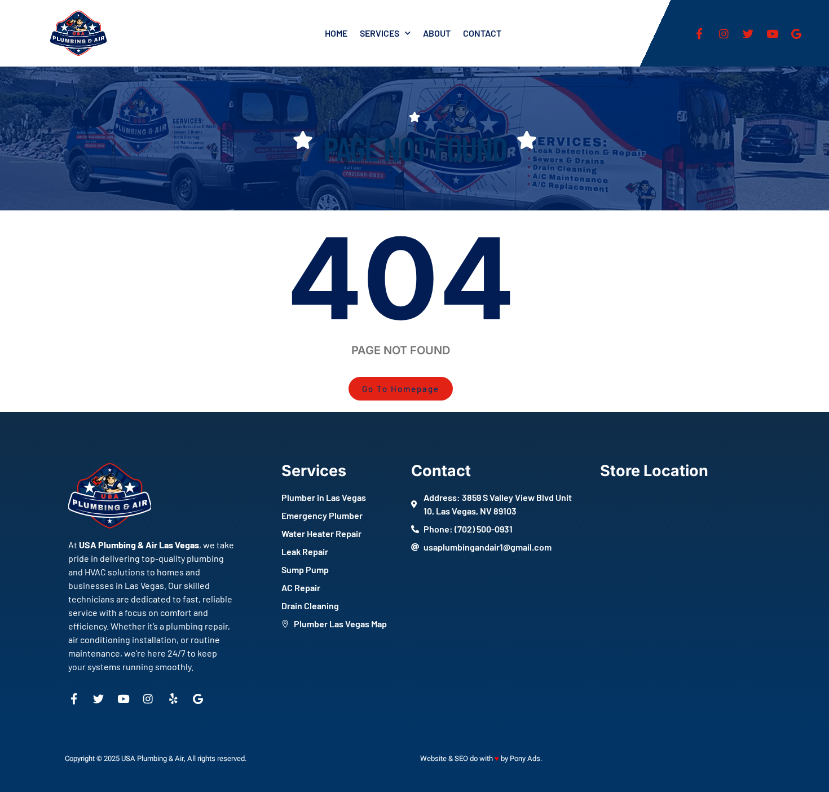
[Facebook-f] (699, 33)
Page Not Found (414, 147)
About (437, 33)
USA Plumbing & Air (152, 758)
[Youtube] (772, 33)
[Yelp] (172, 698)
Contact (482, 33)
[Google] (796, 33)
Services (379, 33)
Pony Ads (525, 758)
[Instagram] (723, 33)
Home (336, 33)
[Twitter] (748, 33)
